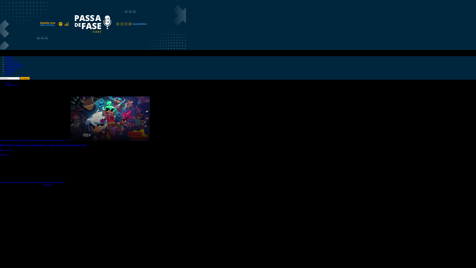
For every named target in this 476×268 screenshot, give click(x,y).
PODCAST (9, 57)
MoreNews (47, 185)
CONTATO (9, 71)
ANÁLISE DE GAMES (14, 67)
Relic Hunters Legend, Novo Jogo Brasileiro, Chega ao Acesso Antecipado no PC (35, 140)
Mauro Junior (6, 150)
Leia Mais (4, 155)
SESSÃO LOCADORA (14, 64)
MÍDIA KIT (9, 74)
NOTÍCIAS (9, 60)
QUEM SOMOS (11, 69)
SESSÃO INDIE (11, 62)
